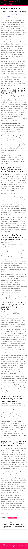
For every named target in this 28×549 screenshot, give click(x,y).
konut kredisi (4, 513)
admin (8, 16)
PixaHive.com (15, 547)
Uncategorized (12, 517)
